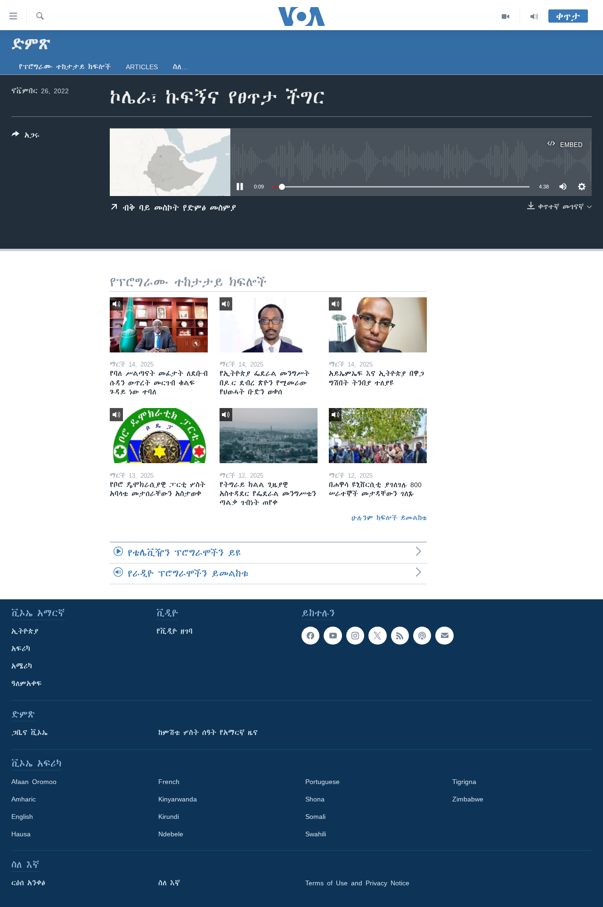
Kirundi (168, 816)
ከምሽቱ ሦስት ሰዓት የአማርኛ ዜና (208, 732)
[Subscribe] (444, 636)
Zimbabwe (467, 799)
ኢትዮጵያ (25, 631)
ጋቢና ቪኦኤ (29, 732)
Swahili (315, 834)
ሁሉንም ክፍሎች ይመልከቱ (389, 518)
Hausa (21, 834)
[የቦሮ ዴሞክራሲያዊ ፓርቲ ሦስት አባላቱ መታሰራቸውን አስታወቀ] (159, 435)
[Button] (26, 137)
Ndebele (170, 834)
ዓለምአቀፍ (26, 683)
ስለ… (180, 67)
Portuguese (322, 781)
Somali (315, 816)
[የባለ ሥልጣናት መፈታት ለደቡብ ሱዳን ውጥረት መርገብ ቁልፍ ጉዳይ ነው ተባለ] (159, 324)
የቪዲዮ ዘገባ (174, 631)
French (168, 781)
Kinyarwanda (177, 799)
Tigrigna (464, 781)
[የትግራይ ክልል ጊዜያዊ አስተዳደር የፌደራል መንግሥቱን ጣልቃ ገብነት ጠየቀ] (269, 435)
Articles (142, 67)
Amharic (23, 799)
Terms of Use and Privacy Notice (357, 883)
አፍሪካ (20, 649)
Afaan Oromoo (34, 781)
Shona (315, 799)
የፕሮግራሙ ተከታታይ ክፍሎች (65, 67)
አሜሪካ (21, 666)
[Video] (505, 16)
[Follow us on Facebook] (310, 636)
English (22, 816)
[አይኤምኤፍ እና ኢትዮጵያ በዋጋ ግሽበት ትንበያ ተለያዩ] (378, 324)
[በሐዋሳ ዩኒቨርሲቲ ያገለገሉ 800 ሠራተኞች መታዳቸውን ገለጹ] (378, 435)
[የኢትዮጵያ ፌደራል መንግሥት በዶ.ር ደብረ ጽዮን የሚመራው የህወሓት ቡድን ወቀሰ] (269, 324)
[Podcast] (422, 636)
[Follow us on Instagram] (355, 636)
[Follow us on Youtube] (333, 636)
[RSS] (400, 636)
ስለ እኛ (169, 883)
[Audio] (534, 16)
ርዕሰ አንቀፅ (28, 883)
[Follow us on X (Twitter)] (377, 636)
